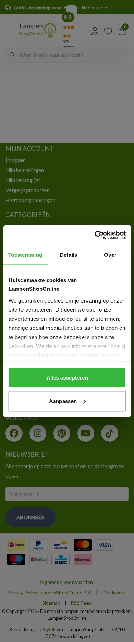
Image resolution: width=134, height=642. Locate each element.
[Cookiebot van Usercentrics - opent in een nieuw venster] (95, 235)
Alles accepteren (67, 378)
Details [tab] (68, 255)
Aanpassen (63, 401)
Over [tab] (110, 255)
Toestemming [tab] (25, 255)
